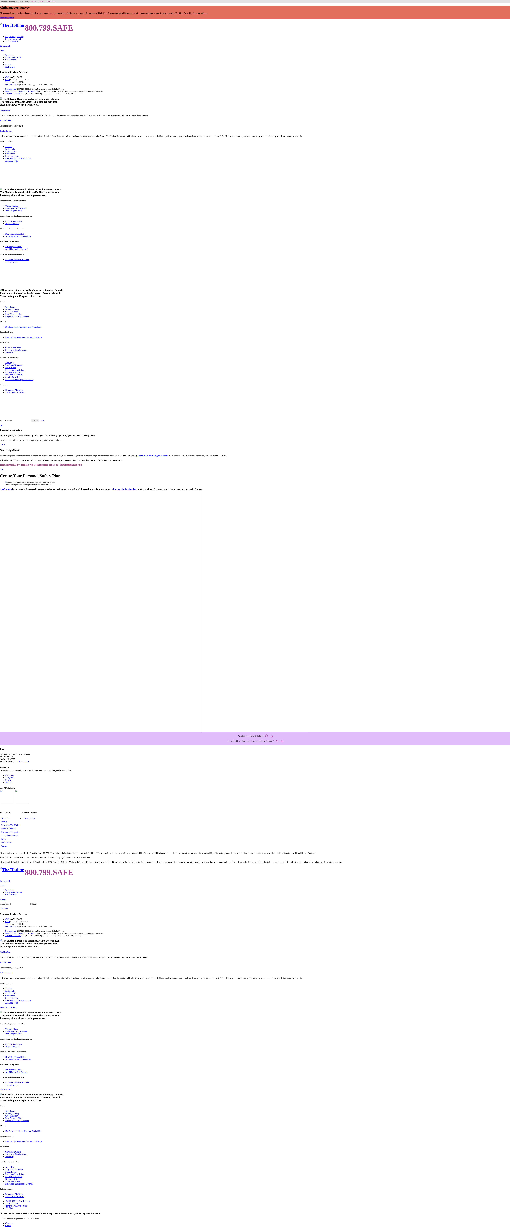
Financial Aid (11, 151)
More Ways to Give (13, 314)
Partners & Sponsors (13, 372)
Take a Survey (11, 262)
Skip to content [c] (13, 39)
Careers (4, 846)
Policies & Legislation (14, 370)
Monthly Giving (12, 309)
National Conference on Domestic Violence (23, 337)
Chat (7, 79)
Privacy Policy (29, 818)
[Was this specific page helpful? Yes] (267, 736)
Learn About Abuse (13, 57)
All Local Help (11, 161)
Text (7, 82)
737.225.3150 (23, 761)
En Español (5, 46)
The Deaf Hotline (13, 94)
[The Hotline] (12, 25)
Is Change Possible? (13, 247)
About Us (9, 363)
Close (2, 904)
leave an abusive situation (124, 489)
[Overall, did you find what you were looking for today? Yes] (277, 741)
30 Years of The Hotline (10, 825)
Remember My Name (14, 390)
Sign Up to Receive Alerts (16, 350)
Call (7, 77)
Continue (9, 1223)
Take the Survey (7, 18)
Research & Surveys (13, 375)
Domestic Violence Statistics (17, 259)
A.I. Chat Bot (5, 110)
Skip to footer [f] (12, 41)
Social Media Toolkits (14, 392)
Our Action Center (13, 348)
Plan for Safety (5, 120)
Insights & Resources (14, 365)
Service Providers (12, 377)
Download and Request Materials (19, 379)
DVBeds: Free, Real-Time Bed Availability (23, 327)
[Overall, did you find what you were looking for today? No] (282, 741)
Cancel (8, 1225)
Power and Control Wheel (16, 208)
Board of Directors (8, 828)
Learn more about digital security (153, 456)
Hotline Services (6, 131)
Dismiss (41, 1)
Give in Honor (11, 312)
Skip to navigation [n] (14, 36)
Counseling (10, 154)
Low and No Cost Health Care (18, 158)
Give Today (10, 307)
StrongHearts (11, 89)
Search (3, 420)
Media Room (10, 367)
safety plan (7, 489)
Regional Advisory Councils (17, 316)
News (3, 839)
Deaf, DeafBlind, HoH (15, 234)
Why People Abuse (13, 211)
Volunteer (9, 352)
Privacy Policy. (10, 85)
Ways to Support (12, 223)
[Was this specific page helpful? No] (272, 736)
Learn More (51, 1)
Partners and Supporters (10, 832)
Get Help (9, 55)
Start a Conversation (13, 221)
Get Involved (10, 60)
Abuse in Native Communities (18, 236)
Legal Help (10, 149)
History (4, 822)
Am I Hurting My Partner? (16, 249)
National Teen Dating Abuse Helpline (21, 91)
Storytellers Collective (9, 835)
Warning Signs (11, 206)
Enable (33, 1)
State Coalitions (11, 156)
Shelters (8, 146)
